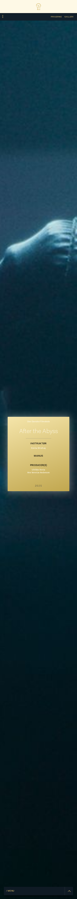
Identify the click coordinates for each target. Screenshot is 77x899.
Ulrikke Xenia (38, 470)
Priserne (56, 17)
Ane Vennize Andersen (38, 473)
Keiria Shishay (38, 448)
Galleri (69, 17)
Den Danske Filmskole (38, 422)
